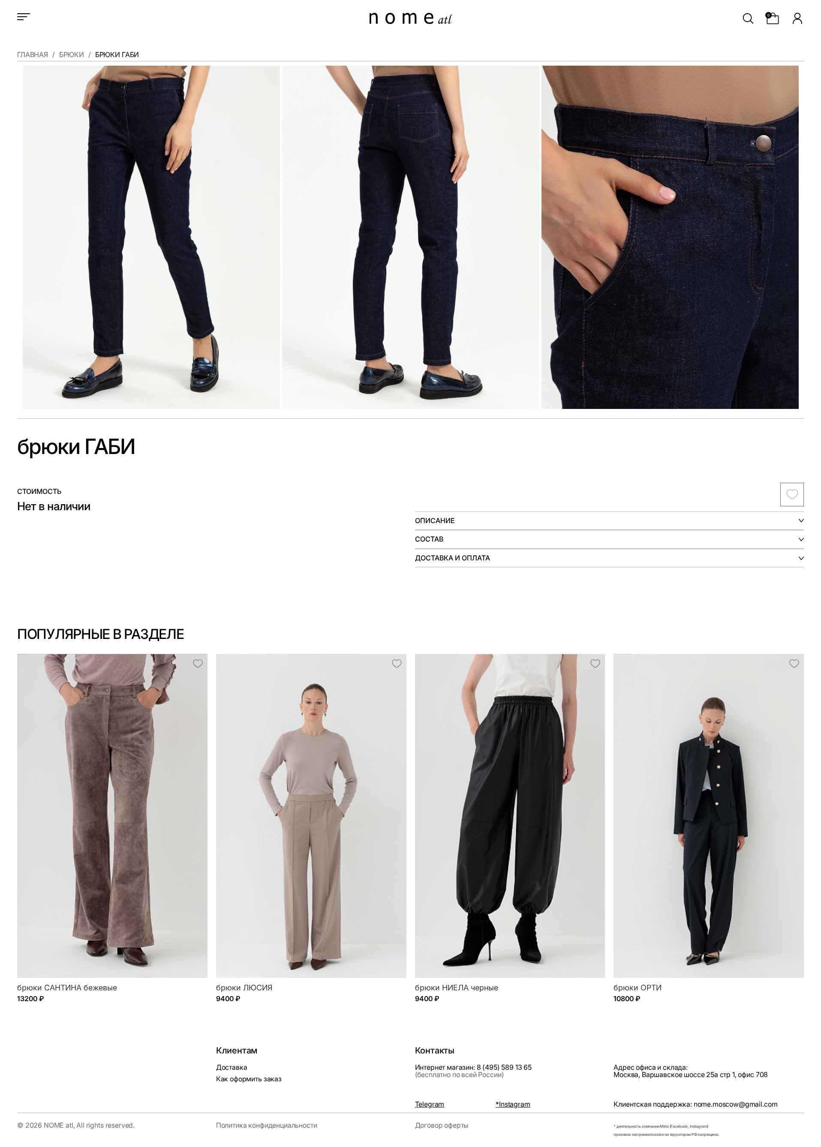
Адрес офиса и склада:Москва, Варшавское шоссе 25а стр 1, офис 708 (690, 1071)
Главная (32, 55)
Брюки (71, 55)
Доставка (231, 1067)
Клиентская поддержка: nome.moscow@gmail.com (695, 1104)
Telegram (430, 1104)
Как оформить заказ (249, 1078)
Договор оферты (442, 1125)
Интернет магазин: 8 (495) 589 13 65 (473, 1071)
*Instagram (513, 1104)
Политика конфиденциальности (266, 1125)
